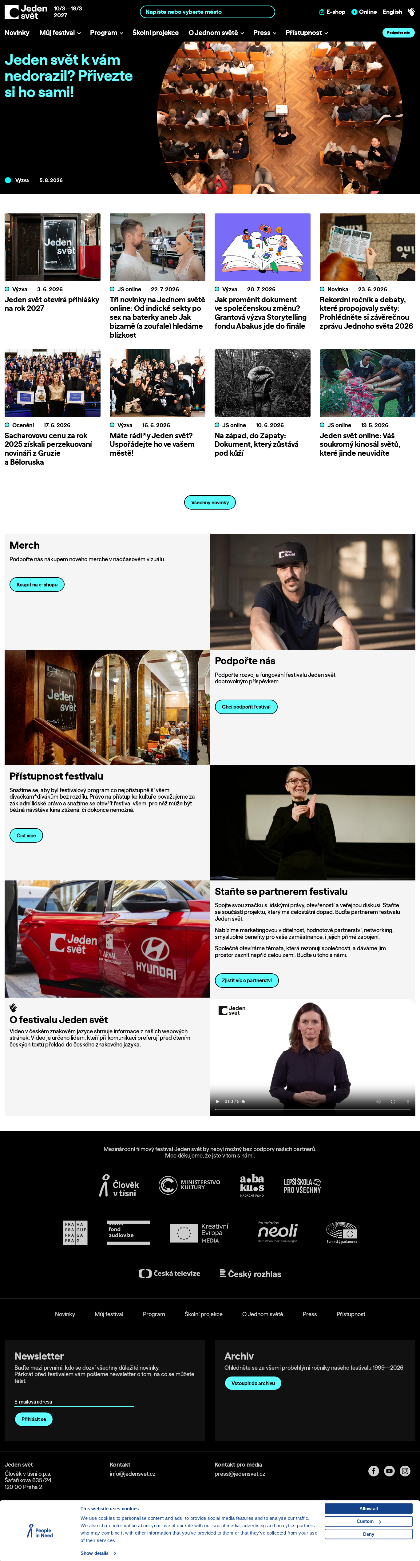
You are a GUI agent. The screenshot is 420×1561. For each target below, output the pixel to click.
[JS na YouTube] (392, 1471)
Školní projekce (156, 32)
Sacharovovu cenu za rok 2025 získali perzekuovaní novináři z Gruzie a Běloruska (48, 448)
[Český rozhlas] (250, 1273)
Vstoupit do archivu (253, 1383)
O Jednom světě (213, 32)
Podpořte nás (398, 32)
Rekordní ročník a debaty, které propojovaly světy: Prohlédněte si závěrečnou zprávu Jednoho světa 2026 (366, 312)
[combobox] (207, 12)
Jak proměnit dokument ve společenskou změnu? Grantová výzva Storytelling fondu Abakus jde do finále (261, 312)
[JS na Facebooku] (376, 1471)
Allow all (368, 1508)
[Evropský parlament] (341, 1233)
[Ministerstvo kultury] (189, 1185)
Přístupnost (304, 32)
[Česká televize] (169, 1273)
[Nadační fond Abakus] (252, 1185)
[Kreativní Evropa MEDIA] (199, 1233)
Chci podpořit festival (246, 706)
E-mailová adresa (34, 1393)
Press (262, 32)
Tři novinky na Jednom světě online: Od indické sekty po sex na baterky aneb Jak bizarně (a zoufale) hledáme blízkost (157, 317)
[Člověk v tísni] (119, 1185)
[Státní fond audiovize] (128, 1233)
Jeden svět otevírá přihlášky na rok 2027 (52, 304)
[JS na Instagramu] (407, 1471)
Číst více (26, 835)
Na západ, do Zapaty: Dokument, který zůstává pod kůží (257, 444)
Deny (368, 1534)
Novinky (17, 32)
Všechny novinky (210, 502)
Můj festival (57, 32)
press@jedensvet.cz (240, 1474)
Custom (365, 1521)
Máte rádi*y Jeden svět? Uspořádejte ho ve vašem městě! (152, 444)
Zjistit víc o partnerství (247, 980)
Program (103, 32)
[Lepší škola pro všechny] (302, 1185)
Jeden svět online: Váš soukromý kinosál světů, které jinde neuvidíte (360, 444)
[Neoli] (277, 1233)
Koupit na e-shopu (37, 584)
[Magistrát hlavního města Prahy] (75, 1233)
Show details (95, 1553)
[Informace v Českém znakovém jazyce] (411, 12)
